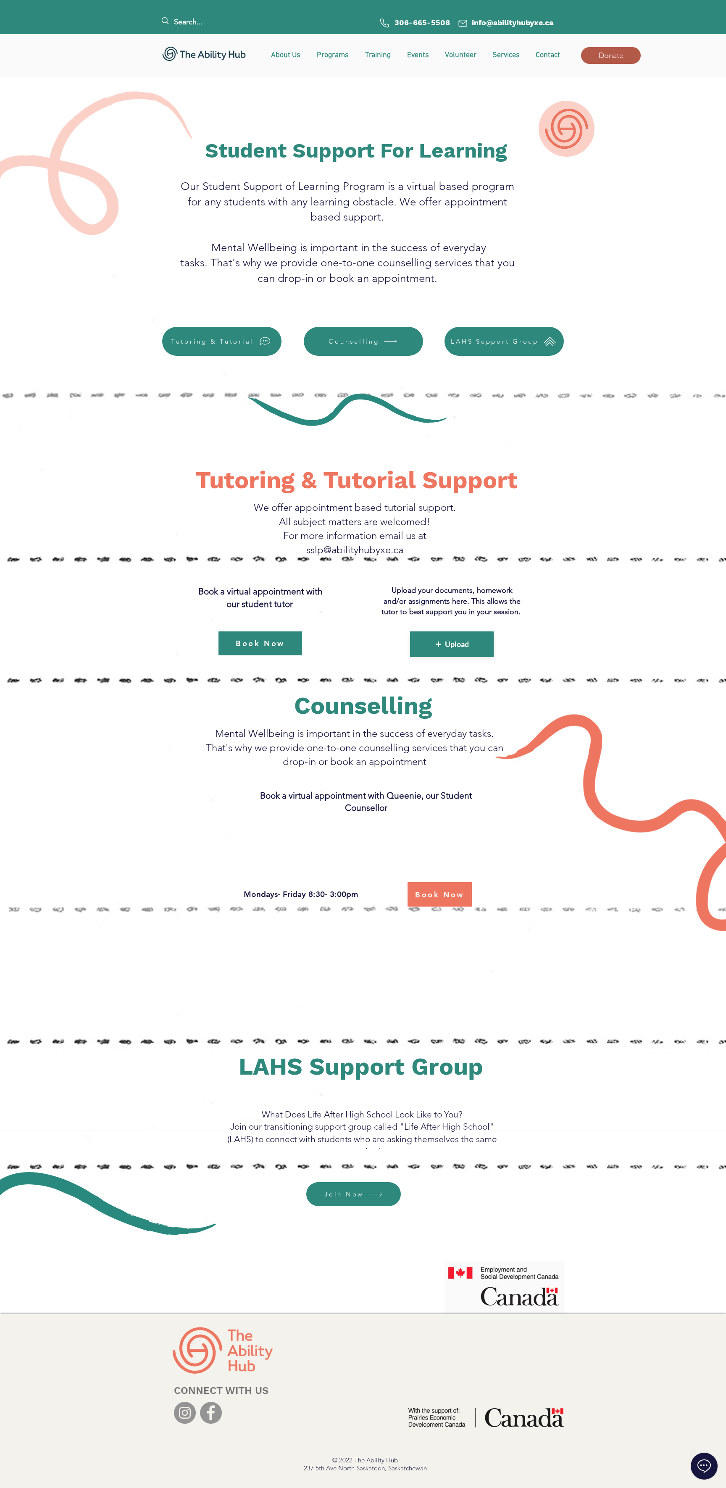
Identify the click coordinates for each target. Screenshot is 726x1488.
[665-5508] (384, 23)
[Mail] (462, 23)
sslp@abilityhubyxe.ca (354, 550)
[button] (611, 55)
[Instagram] (185, 1413)
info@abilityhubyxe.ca (512, 22)
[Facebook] (211, 1413)
